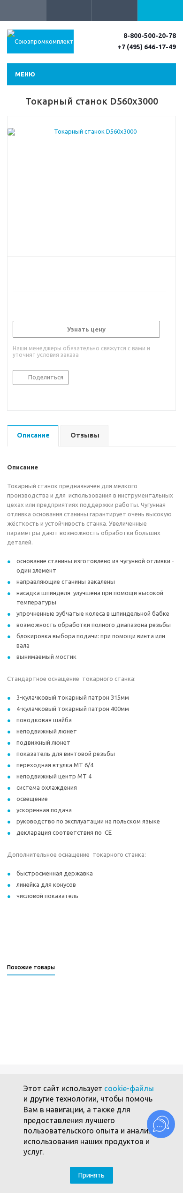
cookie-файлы (129, 1088)
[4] (43, 273)
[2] (26, 273)
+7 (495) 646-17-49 (146, 47)
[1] (17, 273)
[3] (34, 273)
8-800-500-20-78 (149, 35)
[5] (52, 273)
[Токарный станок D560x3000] (91, 189)
